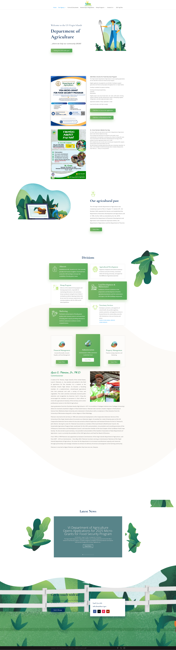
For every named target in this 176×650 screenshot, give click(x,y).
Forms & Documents (73, 7)
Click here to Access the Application (103, 110)
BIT (85, 648)
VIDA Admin (78, 537)
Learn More (96, 229)
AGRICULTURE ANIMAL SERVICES (107, 320)
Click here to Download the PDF (102, 117)
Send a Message (58, 610)
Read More (88, 546)
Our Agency (61, 7)
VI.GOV (76, 648)
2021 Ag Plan (119, 7)
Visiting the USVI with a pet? (62, 50)
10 (93, 554)
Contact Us (110, 7)
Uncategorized (92, 537)
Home (54, 7)
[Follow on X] (99, 611)
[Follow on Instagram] (103, 611)
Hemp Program (100, 7)
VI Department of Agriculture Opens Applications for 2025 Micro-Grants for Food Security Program (88, 530)
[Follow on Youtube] (108, 611)
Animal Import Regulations (87, 7)
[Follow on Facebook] (94, 611)
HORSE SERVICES (103, 322)
